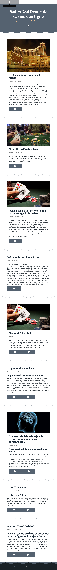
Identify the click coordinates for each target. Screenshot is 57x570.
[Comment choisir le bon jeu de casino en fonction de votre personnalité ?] (28, 422)
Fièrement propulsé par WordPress (13, 567)
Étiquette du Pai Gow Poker (24, 149)
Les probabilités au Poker (21, 368)
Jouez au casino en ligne (20, 526)
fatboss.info (36, 231)
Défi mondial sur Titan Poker (23, 257)
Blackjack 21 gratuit (20, 333)
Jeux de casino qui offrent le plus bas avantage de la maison (27, 212)
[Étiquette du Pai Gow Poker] (28, 135)
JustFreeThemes (39, 567)
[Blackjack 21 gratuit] (28, 316)
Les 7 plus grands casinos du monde (25, 76)
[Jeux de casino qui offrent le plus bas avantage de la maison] (28, 194)
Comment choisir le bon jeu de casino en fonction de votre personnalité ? (26, 439)
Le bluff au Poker (16, 487)
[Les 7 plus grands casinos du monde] (28, 55)
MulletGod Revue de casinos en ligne (28, 14)
